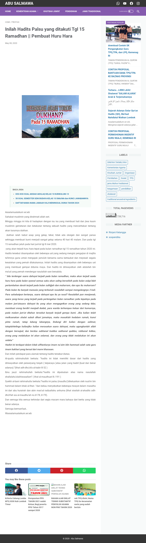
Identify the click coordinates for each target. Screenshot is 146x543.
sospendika (114, 237)
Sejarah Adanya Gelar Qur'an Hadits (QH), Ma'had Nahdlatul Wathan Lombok (123, 114)
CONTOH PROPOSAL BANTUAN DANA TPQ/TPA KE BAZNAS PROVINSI (122, 73)
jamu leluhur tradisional (117, 183)
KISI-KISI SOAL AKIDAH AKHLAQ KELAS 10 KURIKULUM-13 (42, 194)
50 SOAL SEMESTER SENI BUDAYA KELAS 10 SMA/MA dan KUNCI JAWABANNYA (52, 198)
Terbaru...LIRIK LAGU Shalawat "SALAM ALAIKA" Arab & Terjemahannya (122, 93)
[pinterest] (61, 470)
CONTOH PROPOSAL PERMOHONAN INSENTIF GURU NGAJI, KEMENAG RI (122, 134)
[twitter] (39, 470)
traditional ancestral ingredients (121, 199)
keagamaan (112, 189)
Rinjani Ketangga (117, 232)
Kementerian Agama (116, 167)
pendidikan (126, 189)
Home (8, 11)
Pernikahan (112, 178)
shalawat (111, 194)
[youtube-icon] (124, 3)
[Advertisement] (50, 68)
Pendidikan (71, 11)
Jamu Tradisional (91, 11)
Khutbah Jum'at (51, 11)
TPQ (131, 178)
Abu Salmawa (19, 3)
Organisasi (129, 173)
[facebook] (16, 470)
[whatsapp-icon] (118, 3)
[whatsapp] (84, 470)
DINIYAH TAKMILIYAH (117, 162)
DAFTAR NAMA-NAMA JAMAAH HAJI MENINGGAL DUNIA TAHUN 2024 (47, 203)
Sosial (123, 178)
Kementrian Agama (26, 11)
